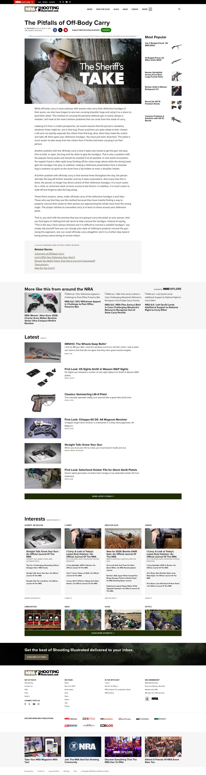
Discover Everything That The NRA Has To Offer (121, 761)
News (89, 9)
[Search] (179, 9)
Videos (134, 9)
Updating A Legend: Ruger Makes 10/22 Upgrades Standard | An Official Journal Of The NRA (123, 588)
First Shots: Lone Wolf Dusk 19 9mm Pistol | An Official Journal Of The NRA (163, 584)
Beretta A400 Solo (114, 559)
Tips (26, 30)
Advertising (29, 683)
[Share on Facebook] (55, 28)
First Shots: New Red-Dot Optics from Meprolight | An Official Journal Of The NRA (162, 575)
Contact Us (29, 686)
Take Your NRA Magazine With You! (41, 761)
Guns (116, 9)
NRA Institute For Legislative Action (118, 689)
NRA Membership (151, 683)
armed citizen (43, 559)
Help (26, 693)
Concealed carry (50, 245)
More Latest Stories (112, 496)
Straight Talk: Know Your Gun (83, 445)
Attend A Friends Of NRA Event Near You (162, 761)
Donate (52, 2)
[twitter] (60, 28)
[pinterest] (65, 28)
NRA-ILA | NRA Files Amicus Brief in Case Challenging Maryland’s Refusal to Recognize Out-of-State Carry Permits (123, 308)
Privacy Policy (29, 771)
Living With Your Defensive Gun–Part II (55, 257)
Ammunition (31, 606)
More (43, 338)
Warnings (67, 771)
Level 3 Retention (85, 559)
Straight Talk (31, 559)
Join (39, 2)
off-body (60, 245)
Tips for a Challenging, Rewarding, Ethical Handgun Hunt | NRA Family (42, 566)
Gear (125, 9)
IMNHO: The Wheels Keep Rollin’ (86, 344)
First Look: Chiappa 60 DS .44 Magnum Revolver (96, 419)
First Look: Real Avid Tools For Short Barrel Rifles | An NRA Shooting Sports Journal (121, 568)
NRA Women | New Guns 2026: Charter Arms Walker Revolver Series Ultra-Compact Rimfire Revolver (41, 319)
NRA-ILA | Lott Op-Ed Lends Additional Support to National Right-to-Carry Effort (161, 307)
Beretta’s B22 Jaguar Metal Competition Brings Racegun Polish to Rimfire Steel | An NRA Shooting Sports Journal (122, 578)
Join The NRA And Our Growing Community (82, 761)
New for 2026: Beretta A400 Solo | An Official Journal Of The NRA (122, 554)
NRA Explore (109, 693)
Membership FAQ (151, 689)
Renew (45, 2)
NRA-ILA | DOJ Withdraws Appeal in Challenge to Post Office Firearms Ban (83, 304)
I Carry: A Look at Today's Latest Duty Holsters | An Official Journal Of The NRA (81, 554)
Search (27, 696)
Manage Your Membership (154, 693)
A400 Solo (125, 559)
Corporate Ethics (54, 771)
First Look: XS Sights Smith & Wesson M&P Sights (96, 369)
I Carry (68, 525)
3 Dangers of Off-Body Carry (49, 253)
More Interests (53, 520)
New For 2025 (103, 9)
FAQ (26, 689)
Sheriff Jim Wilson (35, 30)
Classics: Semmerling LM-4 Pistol (86, 394)
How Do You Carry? (45, 268)
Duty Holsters (72, 559)
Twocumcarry (42, 264)
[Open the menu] (150, 9)
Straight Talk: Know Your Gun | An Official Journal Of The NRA (42, 554)
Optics (71, 378)
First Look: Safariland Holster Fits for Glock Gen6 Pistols (101, 470)
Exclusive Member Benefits (155, 686)
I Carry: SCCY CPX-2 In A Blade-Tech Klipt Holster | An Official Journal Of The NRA (82, 582)
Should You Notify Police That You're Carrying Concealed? (65, 261)
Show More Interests (116, 633)
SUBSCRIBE (36, 657)
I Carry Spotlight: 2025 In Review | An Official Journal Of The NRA (80, 566)
